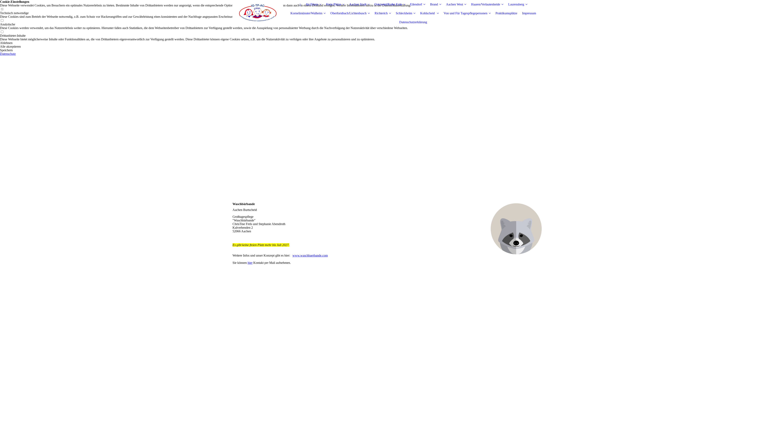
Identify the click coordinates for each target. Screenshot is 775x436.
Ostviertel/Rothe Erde (388, 4)
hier (250, 262)
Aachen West (454, 4)
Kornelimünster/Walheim (306, 13)
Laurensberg (516, 4)
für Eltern (312, 4)
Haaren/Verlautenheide (485, 4)
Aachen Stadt (357, 4)
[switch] (2, 32)
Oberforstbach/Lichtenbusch (348, 13)
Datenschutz (8, 54)
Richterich (381, 13)
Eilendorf (416, 4)
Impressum (529, 13)
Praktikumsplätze (506, 13)
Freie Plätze (333, 4)
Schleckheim (404, 13)
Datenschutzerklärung (413, 22)
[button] (205, 43)
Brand (434, 4)
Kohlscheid (428, 13)
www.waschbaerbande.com (310, 255)
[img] (257, 13)
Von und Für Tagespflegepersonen (465, 13)
